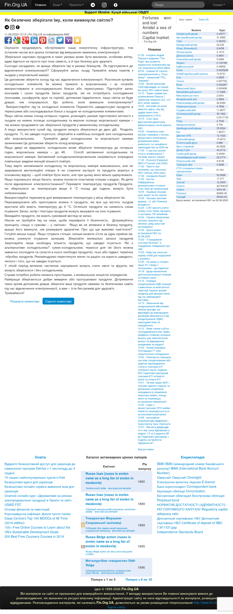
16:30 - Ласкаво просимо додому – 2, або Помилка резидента (152, 201)
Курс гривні (185, 19)
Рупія (179, 70)
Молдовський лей (186, 99)
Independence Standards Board (180, 532)
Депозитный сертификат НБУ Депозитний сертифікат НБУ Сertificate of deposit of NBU (189, 520)
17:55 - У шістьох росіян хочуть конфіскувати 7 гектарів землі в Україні (152, 153)
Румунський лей (185, 161)
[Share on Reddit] (51, 40)
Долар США (183, 150)
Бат (178, 132)
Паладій (180, 196)
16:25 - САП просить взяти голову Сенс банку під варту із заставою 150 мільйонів (154, 211)
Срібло (180, 189)
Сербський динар (186, 153)
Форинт (180, 62)
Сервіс (218, 4)
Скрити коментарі (58, 301)
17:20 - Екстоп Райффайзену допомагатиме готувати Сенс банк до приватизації (153, 183)
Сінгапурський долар (188, 113)
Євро (179, 175)
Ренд (179, 121)
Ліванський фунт (186, 88)
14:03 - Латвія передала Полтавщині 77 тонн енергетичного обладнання (153, 351)
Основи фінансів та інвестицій (27, 509)
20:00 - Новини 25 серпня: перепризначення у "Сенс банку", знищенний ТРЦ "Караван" (153, 75)
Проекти (75, 4)
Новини (40, 4)
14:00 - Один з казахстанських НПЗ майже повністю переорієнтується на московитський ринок (154, 409)
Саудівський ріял (186, 110)
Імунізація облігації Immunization (181, 491)
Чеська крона (184, 52)
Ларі (178, 178)
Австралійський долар (189, 37)
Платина (181, 193)
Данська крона (184, 55)
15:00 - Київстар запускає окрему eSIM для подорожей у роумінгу (154, 255)
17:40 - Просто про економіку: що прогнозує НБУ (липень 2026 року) (152, 169)
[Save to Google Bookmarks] (16, 40)
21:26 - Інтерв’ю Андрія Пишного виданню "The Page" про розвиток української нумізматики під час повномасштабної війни (154, 61)
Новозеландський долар (190, 102)
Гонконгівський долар (188, 59)
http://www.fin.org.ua (208, 602)
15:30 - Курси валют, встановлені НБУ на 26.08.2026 (150, 233)
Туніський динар (185, 139)
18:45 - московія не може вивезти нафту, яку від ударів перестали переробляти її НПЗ (152, 110)
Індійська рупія (184, 66)
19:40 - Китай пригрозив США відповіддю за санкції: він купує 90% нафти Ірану (153, 87)
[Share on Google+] (25, 40)
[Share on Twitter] (60, 40)
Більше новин (146, 449)
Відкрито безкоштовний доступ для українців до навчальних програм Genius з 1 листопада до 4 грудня (40, 468)
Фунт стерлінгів (185, 146)
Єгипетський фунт (187, 142)
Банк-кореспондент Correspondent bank (186, 486)
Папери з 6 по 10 (139, 579)
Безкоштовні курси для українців (29, 482)
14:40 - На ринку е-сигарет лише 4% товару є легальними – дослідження (153, 265)
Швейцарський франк (188, 128)
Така (179, 41)
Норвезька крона (186, 106)
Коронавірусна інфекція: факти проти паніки (38, 513)
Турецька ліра (184, 164)
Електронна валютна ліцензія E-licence (186, 482)
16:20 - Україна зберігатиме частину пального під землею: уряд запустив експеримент (154, 221)
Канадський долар (186, 44)
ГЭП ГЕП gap (167, 527)
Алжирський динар (187, 33)
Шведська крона (185, 124)
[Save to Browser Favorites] (77, 40)
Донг (179, 117)
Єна (178, 77)
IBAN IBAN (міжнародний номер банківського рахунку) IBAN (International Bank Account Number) (190, 468)
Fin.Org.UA (16, 4)
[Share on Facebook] (8, 40)
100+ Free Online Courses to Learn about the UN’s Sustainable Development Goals (37, 529)
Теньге (180, 81)
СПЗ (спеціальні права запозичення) (189, 169)
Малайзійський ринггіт (189, 92)
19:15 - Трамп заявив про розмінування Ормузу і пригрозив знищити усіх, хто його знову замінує (154, 98)
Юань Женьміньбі (186, 48)
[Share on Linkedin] (34, 40)
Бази (56, 4)
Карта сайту (116, 607)
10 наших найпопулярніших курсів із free (35, 477)
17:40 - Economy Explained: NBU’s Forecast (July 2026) (153, 161)
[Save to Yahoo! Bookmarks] (68, 40)
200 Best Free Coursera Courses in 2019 (34, 536)
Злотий (180, 182)
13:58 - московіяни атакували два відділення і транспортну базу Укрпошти (154, 421)
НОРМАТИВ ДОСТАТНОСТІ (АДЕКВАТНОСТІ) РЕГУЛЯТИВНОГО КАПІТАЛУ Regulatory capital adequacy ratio (192, 509)
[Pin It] (42, 40)
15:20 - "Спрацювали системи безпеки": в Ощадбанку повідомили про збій (154, 244)
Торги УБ (203, 19)
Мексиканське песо (187, 95)
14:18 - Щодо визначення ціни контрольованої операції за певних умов (154, 274)
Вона (179, 84)
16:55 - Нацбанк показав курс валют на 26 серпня (152, 193)
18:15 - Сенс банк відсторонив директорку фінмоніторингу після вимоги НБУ (154, 123)
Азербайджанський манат (191, 157)
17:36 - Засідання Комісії (152, 176)
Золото (180, 186)
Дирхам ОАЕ (183, 135)
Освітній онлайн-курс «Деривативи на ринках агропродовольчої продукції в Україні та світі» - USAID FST (39, 500)
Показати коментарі (24, 301)
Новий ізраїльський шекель (192, 73)
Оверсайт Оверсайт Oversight (179, 477)
